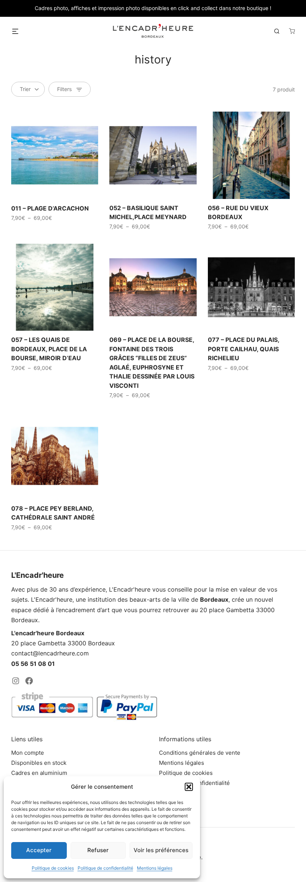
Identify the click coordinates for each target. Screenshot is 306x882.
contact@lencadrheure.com (50, 653)
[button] (189, 787)
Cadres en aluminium (39, 772)
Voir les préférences (161, 850)
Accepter (38, 850)
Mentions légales (154, 868)
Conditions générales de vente (199, 752)
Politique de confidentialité (105, 868)
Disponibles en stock (38, 762)
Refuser (98, 850)
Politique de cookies (53, 868)
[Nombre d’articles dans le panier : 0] (292, 31)
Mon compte (27, 752)
